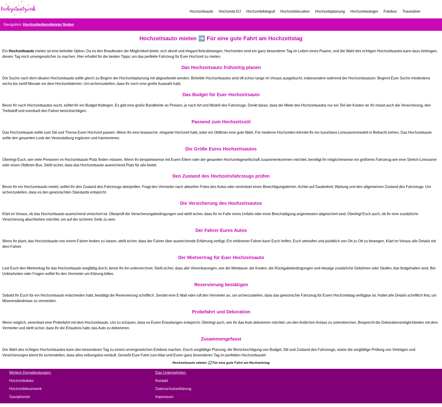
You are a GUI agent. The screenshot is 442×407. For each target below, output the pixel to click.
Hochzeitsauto (201, 11)
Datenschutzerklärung (173, 389)
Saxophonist (19, 397)
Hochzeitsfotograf (260, 11)
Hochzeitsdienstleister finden (48, 24)
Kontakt (161, 381)
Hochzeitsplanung (330, 11)
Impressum (164, 397)
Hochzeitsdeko (21, 381)
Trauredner (411, 11)
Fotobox (390, 11)
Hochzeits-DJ (230, 11)
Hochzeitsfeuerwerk (25, 389)
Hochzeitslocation (295, 11)
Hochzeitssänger (364, 11)
